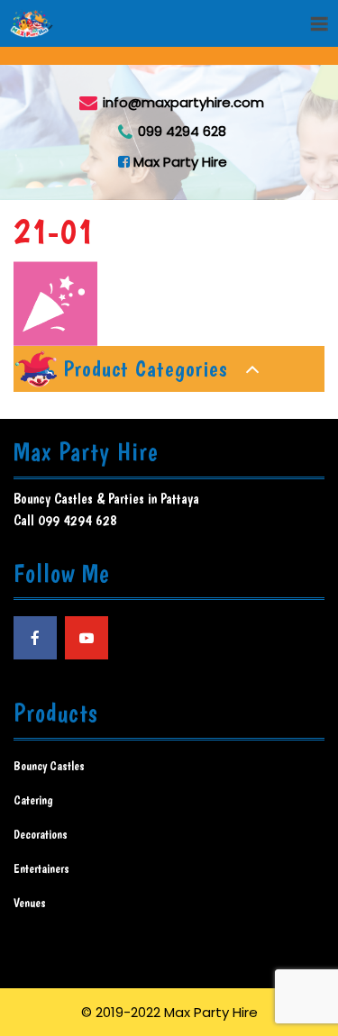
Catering (33, 800)
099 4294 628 (182, 131)
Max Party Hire (178, 160)
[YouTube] (86, 637)
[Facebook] (35, 637)
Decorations (41, 834)
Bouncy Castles (49, 766)
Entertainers (41, 868)
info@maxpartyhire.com (183, 101)
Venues (30, 902)
